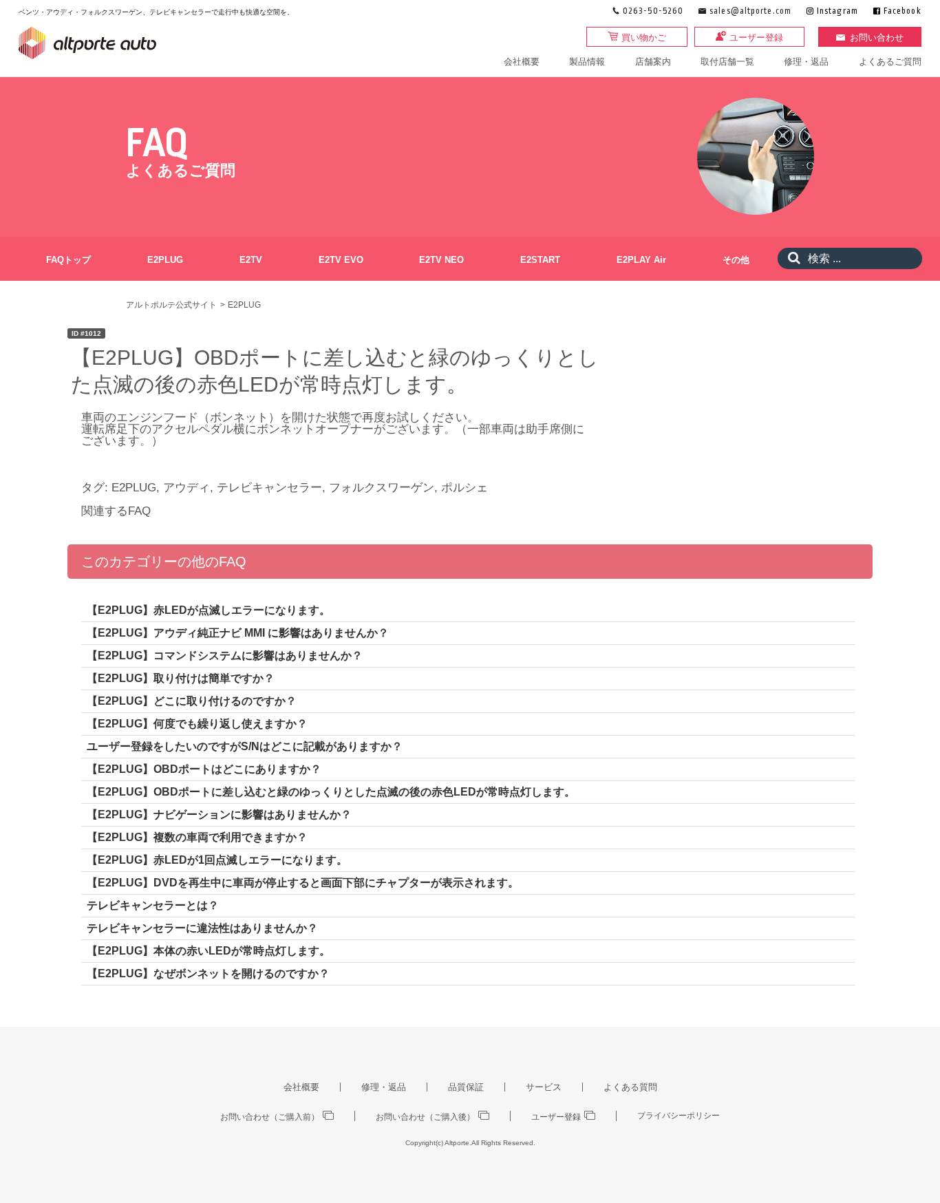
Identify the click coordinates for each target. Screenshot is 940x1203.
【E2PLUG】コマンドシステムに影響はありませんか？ (225, 655)
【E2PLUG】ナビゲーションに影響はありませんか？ (219, 814)
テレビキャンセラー (269, 487)
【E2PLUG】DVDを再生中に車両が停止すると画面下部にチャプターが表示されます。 (303, 882)
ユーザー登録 (756, 37)
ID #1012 (86, 333)
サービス (544, 1087)
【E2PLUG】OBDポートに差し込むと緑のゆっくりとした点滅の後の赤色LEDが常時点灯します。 (331, 792)
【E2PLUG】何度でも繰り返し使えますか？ (197, 724)
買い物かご (643, 37)
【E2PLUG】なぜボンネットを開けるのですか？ (208, 973)
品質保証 (466, 1087)
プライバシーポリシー (678, 1115)
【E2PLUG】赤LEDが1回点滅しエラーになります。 (217, 860)
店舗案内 (653, 61)
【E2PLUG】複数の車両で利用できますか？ (197, 837)
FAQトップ (68, 259)
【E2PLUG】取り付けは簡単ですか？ (181, 678)
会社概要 (522, 61)
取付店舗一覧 (727, 61)
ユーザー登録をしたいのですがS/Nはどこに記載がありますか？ (245, 746)
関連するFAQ (116, 511)
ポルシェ (464, 487)
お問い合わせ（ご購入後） (425, 1116)
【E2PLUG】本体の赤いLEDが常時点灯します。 (208, 951)
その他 (736, 259)
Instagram (837, 11)
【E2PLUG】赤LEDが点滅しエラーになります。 (208, 610)
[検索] (791, 258)
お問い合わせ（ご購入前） (269, 1116)
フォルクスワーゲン (381, 487)
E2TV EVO (341, 259)
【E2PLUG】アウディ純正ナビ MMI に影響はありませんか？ (238, 633)
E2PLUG (165, 259)
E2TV (250, 259)
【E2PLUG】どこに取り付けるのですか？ (192, 701)
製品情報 (587, 61)
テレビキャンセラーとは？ (153, 905)
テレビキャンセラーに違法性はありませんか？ (202, 928)
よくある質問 (630, 1087)
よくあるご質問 (890, 61)
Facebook (902, 11)
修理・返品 (806, 61)
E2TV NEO (441, 259)
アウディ (186, 487)
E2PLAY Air (641, 259)
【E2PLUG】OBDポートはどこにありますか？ (204, 769)
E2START (540, 259)
